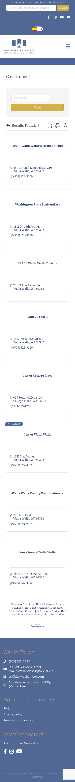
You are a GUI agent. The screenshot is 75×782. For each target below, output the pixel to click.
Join (35, 2)
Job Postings (42, 611)
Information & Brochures (26, 614)
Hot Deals (30, 607)
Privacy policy (12, 714)
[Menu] (67, 46)
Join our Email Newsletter (21, 743)
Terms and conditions (18, 720)
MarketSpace (25, 611)
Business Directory (21, 2)
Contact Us (58, 611)
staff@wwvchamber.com (26, 676)
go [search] (39, 107)
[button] (8, 125)
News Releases (45, 604)
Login (43, 2)
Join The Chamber (53, 614)
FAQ (6, 708)
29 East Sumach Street (25, 667)
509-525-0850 (55, 2)
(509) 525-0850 (19, 661)
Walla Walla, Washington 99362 (31, 671)
